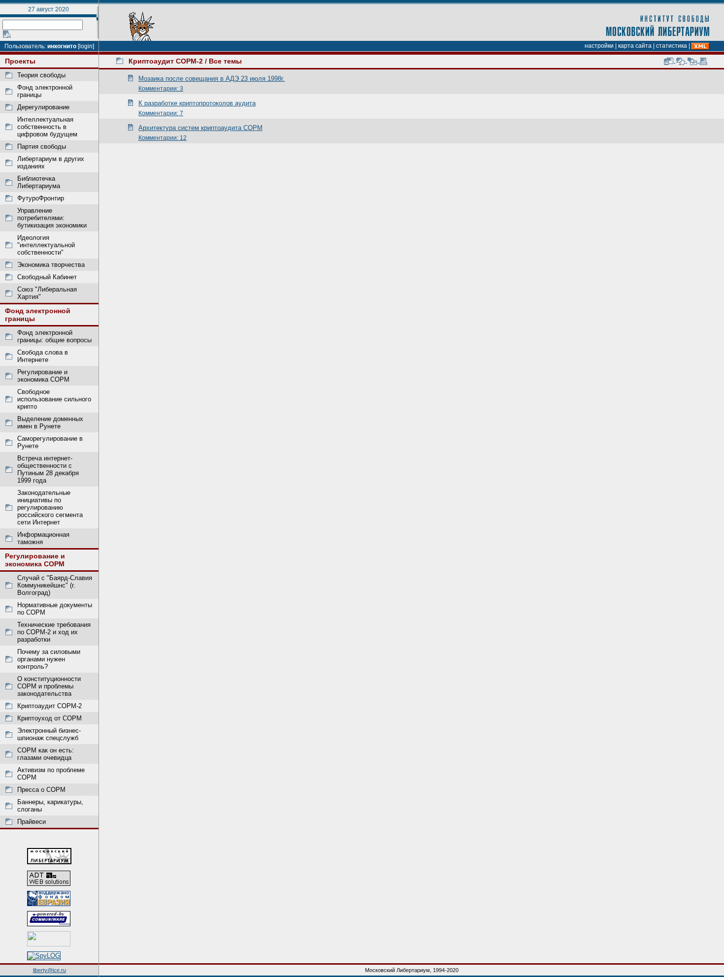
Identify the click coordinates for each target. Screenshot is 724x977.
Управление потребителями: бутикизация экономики (52, 218)
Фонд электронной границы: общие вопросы (54, 336)
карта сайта (635, 45)
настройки (599, 45)
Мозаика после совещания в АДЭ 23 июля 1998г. (211, 78)
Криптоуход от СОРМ (49, 718)
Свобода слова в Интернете (42, 356)
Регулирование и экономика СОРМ (43, 375)
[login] (86, 46)
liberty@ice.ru (49, 970)
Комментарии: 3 (160, 88)
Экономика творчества (51, 264)
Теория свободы (41, 75)
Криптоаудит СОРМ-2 (49, 706)
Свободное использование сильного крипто (54, 399)
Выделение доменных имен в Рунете (50, 422)
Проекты (20, 61)
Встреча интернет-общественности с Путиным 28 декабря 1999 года (48, 469)
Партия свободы (41, 146)
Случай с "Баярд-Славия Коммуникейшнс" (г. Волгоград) (54, 585)
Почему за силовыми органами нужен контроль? (48, 659)
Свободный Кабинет (47, 277)
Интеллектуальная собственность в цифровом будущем (47, 127)
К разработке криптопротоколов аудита (197, 103)
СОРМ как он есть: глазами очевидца (45, 754)
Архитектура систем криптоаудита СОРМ (200, 127)
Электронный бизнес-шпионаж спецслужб (49, 734)
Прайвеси (31, 821)
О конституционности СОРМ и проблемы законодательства (49, 686)
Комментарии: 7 (160, 113)
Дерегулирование (43, 107)
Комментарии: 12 (162, 137)
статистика (671, 45)
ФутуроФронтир (40, 198)
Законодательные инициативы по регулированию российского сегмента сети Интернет (50, 507)
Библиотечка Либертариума (38, 182)
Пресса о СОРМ (41, 789)
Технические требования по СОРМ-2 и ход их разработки (54, 632)
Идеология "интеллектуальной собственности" (46, 245)
